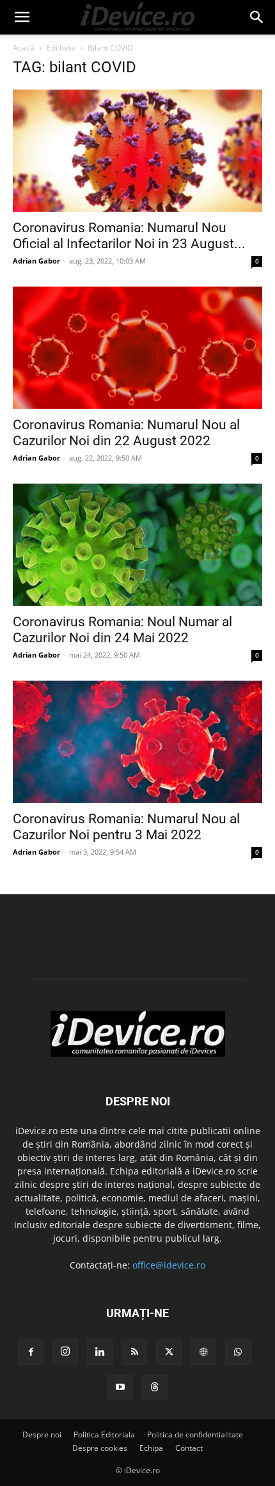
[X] (169, 1352)
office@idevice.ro (168, 1265)
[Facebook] (30, 1352)
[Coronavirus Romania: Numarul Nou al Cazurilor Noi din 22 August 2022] (137, 348)
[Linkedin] (100, 1352)
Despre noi (41, 1434)
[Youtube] (120, 1387)
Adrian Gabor (36, 260)
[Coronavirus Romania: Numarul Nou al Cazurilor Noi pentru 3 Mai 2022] (137, 742)
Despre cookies (99, 1448)
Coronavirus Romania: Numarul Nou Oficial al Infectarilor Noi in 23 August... (129, 235)
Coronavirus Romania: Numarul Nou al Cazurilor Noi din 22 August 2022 (126, 432)
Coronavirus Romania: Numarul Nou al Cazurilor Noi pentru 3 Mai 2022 (126, 826)
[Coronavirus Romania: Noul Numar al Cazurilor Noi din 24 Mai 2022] (137, 545)
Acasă (24, 47)
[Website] (203, 1352)
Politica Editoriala (104, 1434)
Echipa (151, 1448)
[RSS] (134, 1352)
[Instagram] (65, 1351)
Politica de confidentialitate (195, 1434)
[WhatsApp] (238, 1352)
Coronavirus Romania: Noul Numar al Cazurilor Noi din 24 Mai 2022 (122, 629)
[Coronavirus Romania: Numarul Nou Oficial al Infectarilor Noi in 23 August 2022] (137, 151)
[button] (21, 17)
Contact (189, 1448)
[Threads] (155, 1387)
